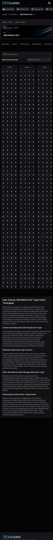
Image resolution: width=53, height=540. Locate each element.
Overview (5, 44)
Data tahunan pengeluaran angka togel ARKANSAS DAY (24, 307)
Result (14, 44)
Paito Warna (36, 44)
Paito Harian (24, 44)
